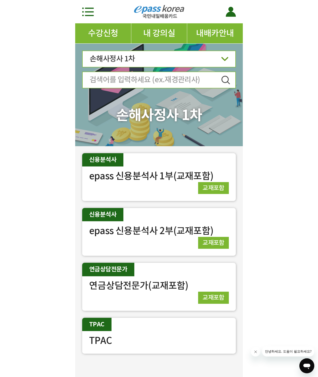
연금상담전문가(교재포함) (139, 285)
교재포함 (213, 188)
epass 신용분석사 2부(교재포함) (151, 231)
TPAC (100, 340)
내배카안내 (215, 33)
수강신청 (103, 33)
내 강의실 (159, 33)
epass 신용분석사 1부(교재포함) (151, 176)
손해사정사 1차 (112, 58)
